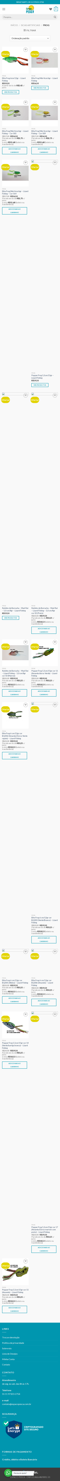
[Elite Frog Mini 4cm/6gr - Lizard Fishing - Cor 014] (15, 173)
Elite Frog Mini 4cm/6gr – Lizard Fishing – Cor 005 (15, 132)
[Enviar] (55, 17)
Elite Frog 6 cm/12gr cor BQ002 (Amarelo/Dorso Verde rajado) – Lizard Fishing (14, 735)
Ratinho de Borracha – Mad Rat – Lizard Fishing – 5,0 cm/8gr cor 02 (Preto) (44, 610)
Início (14, 25)
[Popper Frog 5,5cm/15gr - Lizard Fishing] (44, 265)
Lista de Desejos (10, 1353)
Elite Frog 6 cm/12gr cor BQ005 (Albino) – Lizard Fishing (15, 981)
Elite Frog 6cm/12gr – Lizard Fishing (14, 79)
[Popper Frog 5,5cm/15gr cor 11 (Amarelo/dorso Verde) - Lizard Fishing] (44, 652)
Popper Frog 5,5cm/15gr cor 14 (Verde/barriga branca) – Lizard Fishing (15, 1045)
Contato (6, 1364)
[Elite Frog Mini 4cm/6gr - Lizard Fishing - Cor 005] (15, 113)
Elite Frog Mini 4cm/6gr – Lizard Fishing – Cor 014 (15, 192)
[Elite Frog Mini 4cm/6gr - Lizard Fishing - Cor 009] (44, 113)
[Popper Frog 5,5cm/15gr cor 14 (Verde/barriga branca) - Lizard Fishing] (15, 1024)
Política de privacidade (13, 1342)
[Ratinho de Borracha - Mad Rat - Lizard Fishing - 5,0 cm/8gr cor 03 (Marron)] (15, 652)
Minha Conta (8, 1359)
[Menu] (3, 9)
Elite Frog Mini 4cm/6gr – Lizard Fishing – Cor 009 (44, 132)
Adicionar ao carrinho (15, 150)
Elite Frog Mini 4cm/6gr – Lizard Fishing (44, 79)
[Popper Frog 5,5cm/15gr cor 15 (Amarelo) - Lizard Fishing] (15, 1271)
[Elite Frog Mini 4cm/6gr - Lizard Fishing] (44, 60)
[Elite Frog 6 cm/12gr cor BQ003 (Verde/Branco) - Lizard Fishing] (44, 807)
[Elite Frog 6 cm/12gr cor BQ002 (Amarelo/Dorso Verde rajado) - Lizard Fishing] (15, 715)
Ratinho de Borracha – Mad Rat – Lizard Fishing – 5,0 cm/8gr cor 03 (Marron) (15, 673)
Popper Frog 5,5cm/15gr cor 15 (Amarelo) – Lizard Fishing (15, 1291)
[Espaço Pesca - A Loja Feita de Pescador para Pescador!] (30, 9)
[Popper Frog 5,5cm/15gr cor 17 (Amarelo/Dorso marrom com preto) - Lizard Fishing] (44, 1116)
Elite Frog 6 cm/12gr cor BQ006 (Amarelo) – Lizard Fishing (42, 982)
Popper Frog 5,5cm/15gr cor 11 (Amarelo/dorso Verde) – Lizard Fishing (44, 673)
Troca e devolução (11, 1337)
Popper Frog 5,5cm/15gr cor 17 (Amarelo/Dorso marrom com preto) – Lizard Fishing (44, 1229)
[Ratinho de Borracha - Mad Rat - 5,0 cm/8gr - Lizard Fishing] (15, 498)
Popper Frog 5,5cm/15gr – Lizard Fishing (42, 376)
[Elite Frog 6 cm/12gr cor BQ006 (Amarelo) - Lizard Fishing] (44, 962)
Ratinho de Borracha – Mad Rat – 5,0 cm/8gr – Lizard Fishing (15, 609)
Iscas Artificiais (30, 25)
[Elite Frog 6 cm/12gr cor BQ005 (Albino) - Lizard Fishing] (15, 962)
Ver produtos (10, 92)
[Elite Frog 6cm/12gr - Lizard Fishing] (15, 60)
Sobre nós (7, 1348)
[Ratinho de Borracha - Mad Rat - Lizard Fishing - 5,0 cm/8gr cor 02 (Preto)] (44, 498)
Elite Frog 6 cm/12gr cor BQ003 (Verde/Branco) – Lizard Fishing (44, 920)
